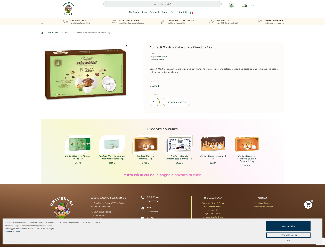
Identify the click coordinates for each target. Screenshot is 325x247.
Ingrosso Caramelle (213, 213)
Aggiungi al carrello (176, 102)
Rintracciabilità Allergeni (263, 206)
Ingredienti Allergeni (262, 203)
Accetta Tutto (288, 226)
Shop (144, 12)
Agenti (165, 12)
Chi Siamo (134, 12)
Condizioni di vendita (212, 206)
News (173, 12)
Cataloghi (154, 12)
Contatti (183, 12)
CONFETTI (162, 56)
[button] (126, 46)
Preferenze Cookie (288, 235)
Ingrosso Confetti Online (213, 217)
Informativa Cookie (12, 232)
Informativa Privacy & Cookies (212, 203)
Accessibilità (213, 210)
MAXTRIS (161, 60)
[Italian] (193, 13)
